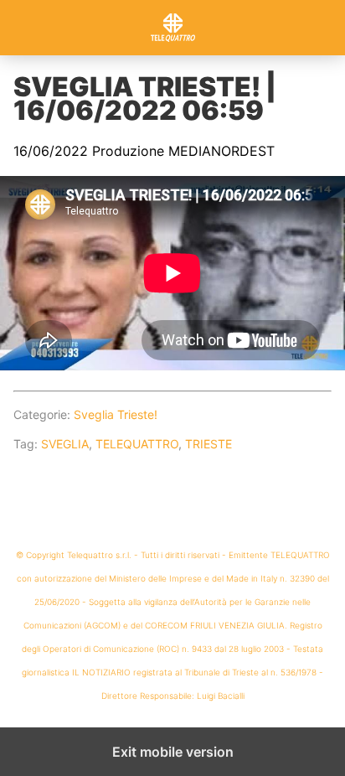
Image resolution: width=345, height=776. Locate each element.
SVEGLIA (65, 444)
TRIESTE (208, 444)
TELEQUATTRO (136, 444)
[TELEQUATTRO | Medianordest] (172, 27)
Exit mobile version (173, 751)
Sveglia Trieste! (115, 414)
